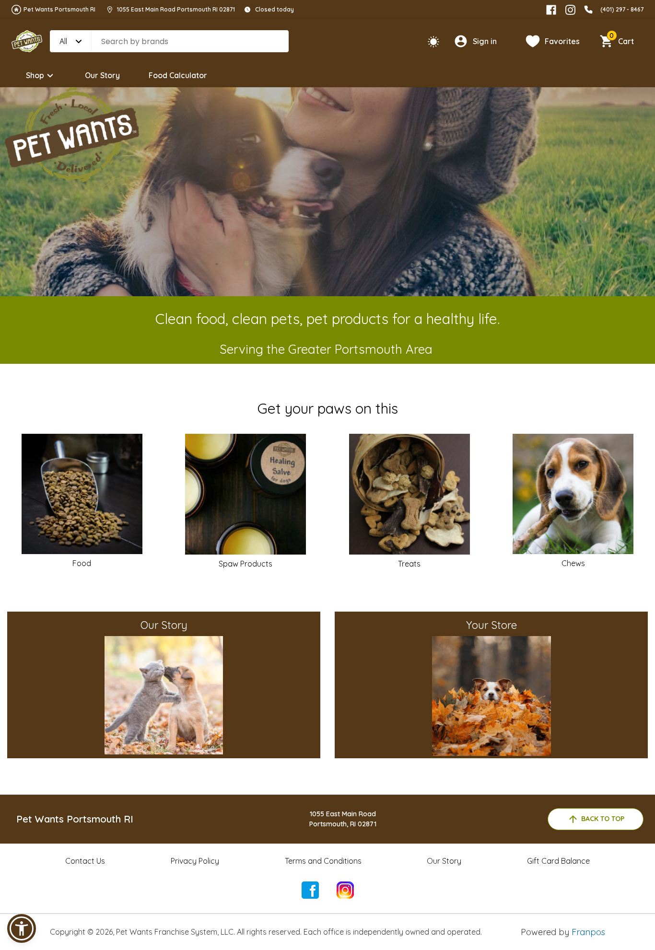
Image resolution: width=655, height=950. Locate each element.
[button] (22, 928)
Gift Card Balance (558, 861)
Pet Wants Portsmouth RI (59, 9)
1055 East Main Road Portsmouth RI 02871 (176, 9)
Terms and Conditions (323, 861)
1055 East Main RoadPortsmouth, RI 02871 (342, 819)
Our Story (102, 75)
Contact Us (85, 861)
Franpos (588, 932)
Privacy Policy (195, 861)
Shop (35, 75)
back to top (602, 818)
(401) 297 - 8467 (621, 9)
